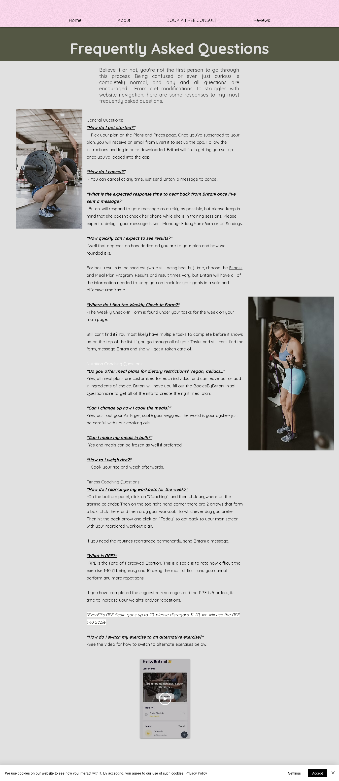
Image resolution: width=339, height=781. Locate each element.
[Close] (333, 773)
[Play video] (165, 699)
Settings (294, 773)
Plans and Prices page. (155, 134)
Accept (317, 773)
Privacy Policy (196, 773)
